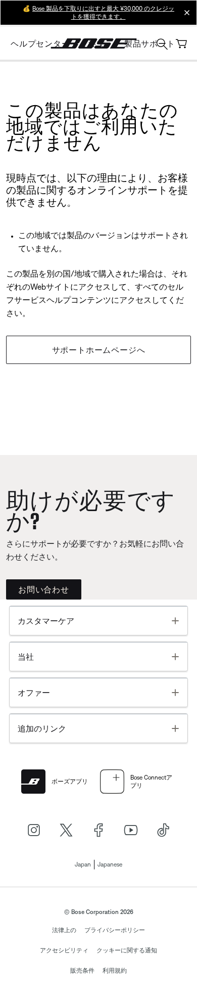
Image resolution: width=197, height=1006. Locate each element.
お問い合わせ (43, 589)
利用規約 (115, 970)
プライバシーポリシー (114, 930)
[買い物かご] (181, 43)
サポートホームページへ (98, 349)
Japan (83, 864)
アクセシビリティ (64, 950)
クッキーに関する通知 (126, 950)
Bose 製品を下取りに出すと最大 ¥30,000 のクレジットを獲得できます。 (103, 12)
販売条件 (82, 970)
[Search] (162, 45)
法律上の (64, 930)
